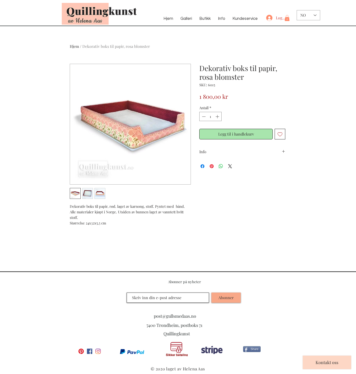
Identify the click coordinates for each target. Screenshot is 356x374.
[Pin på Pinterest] (212, 166)
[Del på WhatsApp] (221, 166)
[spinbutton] (211, 116)
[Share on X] (230, 166)
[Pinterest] (81, 351)
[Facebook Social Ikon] (89, 351)
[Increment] (218, 116)
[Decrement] (203, 116)
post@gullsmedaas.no (175, 316)
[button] (287, 18)
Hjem (74, 46)
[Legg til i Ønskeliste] (280, 134)
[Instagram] (98, 351)
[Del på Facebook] (202, 166)
